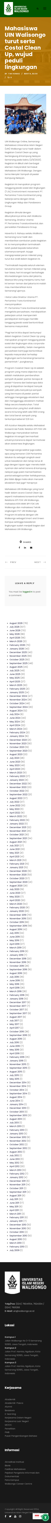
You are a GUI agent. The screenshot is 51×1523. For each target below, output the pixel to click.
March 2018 (16, 991)
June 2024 (15, 717)
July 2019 (14, 933)
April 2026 (15, 637)
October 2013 (17, 1111)
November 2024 (18, 699)
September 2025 (19, 663)
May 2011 (14, 1206)
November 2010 (18, 1228)
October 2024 (17, 703)
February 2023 (17, 776)
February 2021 (17, 863)
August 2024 (16, 710)
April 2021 (14, 856)
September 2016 (18, 1035)
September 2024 (19, 707)
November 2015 (18, 1064)
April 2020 (15, 900)
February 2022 (17, 820)
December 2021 (18, 827)
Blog (35, 73)
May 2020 (15, 896)
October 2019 (17, 922)
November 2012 (18, 1140)
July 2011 (14, 1199)
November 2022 (18, 787)
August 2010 (16, 1239)
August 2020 (16, 885)
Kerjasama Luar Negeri (17, 1421)
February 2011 (17, 1217)
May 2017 (14, 1024)
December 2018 (18, 958)
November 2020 (18, 874)
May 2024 (15, 721)
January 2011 (16, 1221)
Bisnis (7, 1465)
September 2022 (18, 794)
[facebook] (5, 1516)
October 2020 (17, 878)
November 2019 (18, 918)
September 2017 (18, 1013)
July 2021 (14, 845)
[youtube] (15, 1516)
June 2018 (15, 980)
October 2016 (17, 1031)
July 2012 (14, 1155)
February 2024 (17, 732)
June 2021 (15, 849)
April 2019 (14, 944)
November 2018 (18, 962)
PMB (7, 1432)
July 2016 (14, 1042)
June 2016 (15, 1046)
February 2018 (17, 995)
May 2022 (15, 809)
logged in (27, 591)
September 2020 (19, 882)
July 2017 (14, 1020)
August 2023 (16, 754)
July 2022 (14, 801)
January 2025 (17, 692)
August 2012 (16, 1151)
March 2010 (16, 1242)
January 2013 (16, 1133)
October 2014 (17, 1089)
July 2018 (14, 976)
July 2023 (14, 758)
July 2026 (14, 626)
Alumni (8, 1406)
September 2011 (18, 1192)
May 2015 (14, 1078)
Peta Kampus (12, 1480)
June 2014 (15, 1100)
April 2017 (15, 1027)
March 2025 (16, 685)
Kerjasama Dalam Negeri (18, 1417)
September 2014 (18, 1093)
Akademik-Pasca (14, 1403)
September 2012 (18, 1148)
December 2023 (18, 739)
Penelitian (10, 1428)
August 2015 (16, 1071)
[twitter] (10, 1516)
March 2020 (16, 903)
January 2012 (16, 1177)
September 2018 (18, 969)
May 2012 (14, 1162)
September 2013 (18, 1115)
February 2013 (17, 1130)
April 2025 (15, 681)
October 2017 (17, 1009)
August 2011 (15, 1195)
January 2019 (16, 955)
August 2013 (16, 1119)
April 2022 (15, 812)
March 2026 (16, 641)
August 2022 (16, 798)
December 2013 (18, 1108)
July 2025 (14, 670)
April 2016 (15, 1053)
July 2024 (15, 714)
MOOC (8, 1424)
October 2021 (17, 834)
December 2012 (18, 1137)
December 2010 (18, 1224)
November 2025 (18, 656)
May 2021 (14, 852)
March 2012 (15, 1170)
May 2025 (15, 677)
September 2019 (18, 925)
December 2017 (18, 1002)
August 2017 (16, 1017)
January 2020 (17, 911)
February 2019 (17, 951)
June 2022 (15, 805)
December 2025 (18, 652)
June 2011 (14, 1202)
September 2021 (18, 838)
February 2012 (17, 1173)
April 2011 (14, 1210)
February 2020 (17, 907)
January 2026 (17, 648)
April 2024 (15, 725)
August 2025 (16, 667)
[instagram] (20, 1516)
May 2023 (15, 765)
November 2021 (18, 831)
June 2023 (15, 761)
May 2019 (14, 940)
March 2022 (16, 816)
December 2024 (18, 696)
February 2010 (17, 1246)
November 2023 (18, 743)
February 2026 (17, 645)
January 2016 (16, 1060)
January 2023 (17, 780)
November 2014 (18, 1086)
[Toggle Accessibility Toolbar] (45, 1517)
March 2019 (15, 947)
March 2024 (16, 728)
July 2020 (14, 889)
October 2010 (17, 1232)
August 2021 (16, 842)
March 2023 (16, 772)
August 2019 (16, 929)
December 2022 (18, 783)
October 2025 (17, 659)
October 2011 (16, 1188)
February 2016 (17, 1057)
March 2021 (15, 860)
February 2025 (17, 688)
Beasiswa (10, 1410)
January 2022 (17, 823)
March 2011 (15, 1213)
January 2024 (17, 736)
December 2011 (18, 1181)
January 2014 (17, 1104)
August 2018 (16, 973)
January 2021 (16, 867)
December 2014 (18, 1082)
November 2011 (17, 1184)
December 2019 (18, 914)
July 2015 (14, 1075)
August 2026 (16, 623)
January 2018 (16, 998)
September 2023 (18, 750)
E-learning (10, 1414)
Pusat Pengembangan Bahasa (21, 1435)
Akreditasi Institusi (14, 1461)
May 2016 (14, 1049)
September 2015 (18, 1067)
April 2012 (14, 1166)
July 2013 (14, 1122)
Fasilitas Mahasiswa (15, 1469)
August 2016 (16, 1038)
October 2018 (17, 965)
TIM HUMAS (14, 73)
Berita (27, 73)
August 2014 (16, 1097)
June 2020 (15, 892)
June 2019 (15, 936)
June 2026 (15, 630)
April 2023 (15, 769)
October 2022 (17, 790)
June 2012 (15, 1159)
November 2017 (18, 1006)
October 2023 (17, 747)
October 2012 (17, 1144)
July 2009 (14, 1250)
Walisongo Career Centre (18, 1483)
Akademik (10, 1399)
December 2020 (18, 871)
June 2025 (15, 674)
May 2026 (15, 634)
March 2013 (15, 1126)
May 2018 (14, 984)
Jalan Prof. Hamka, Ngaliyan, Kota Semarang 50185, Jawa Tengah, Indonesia (22, 1355)
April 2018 (15, 987)
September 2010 (18, 1235)
